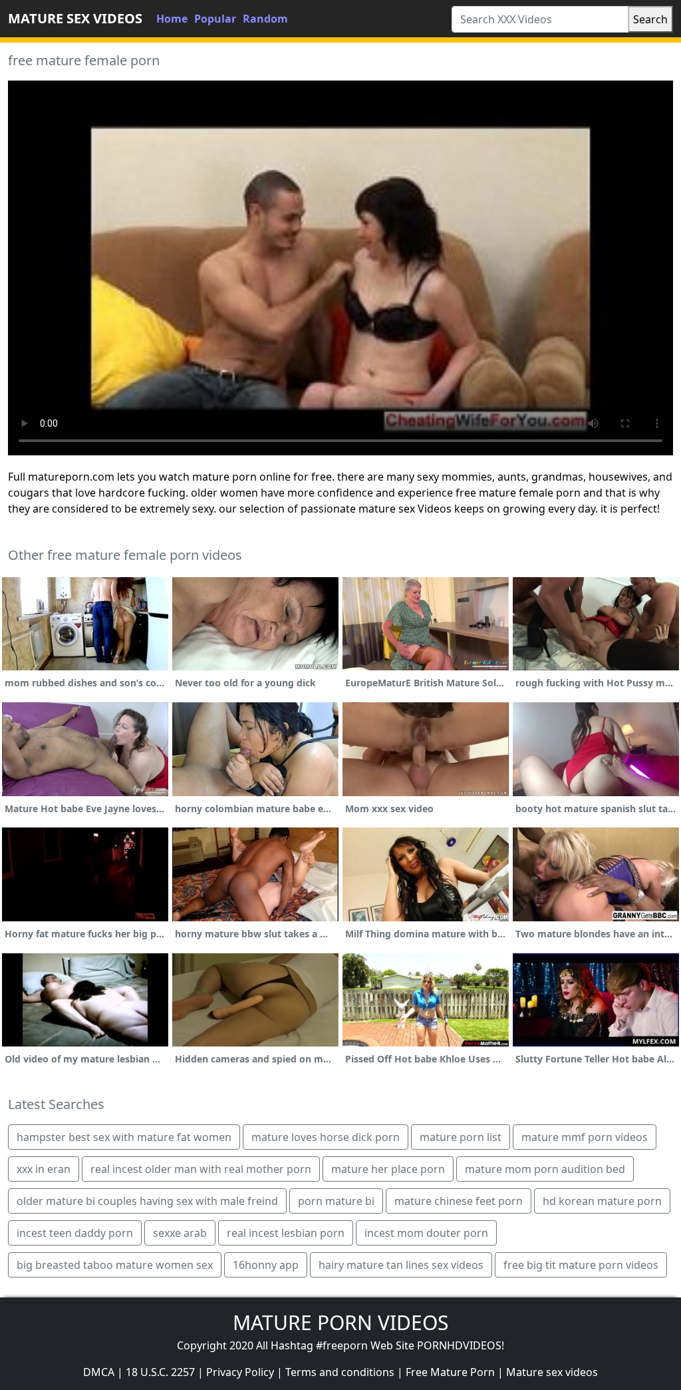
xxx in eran (43, 1169)
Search (650, 19)
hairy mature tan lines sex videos (401, 1265)
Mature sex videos (552, 1372)
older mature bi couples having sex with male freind (147, 1201)
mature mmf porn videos (584, 1137)
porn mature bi (336, 1201)
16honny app (266, 1265)
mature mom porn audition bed (545, 1169)
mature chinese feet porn (458, 1201)
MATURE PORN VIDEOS (340, 1322)
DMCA (98, 1372)
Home (172, 18)
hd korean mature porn (602, 1201)
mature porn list (460, 1137)
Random (265, 18)
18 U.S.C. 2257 (160, 1372)
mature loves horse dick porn (325, 1137)
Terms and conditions (339, 1372)
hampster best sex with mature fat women (124, 1137)
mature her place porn (388, 1169)
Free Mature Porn (450, 1372)
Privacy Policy (240, 1372)
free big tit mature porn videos (580, 1265)
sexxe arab (180, 1233)
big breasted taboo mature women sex (115, 1265)
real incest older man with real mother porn (200, 1169)
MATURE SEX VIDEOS (75, 18)
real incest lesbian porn (285, 1233)
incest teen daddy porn (75, 1233)
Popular (215, 18)
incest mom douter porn (426, 1233)
